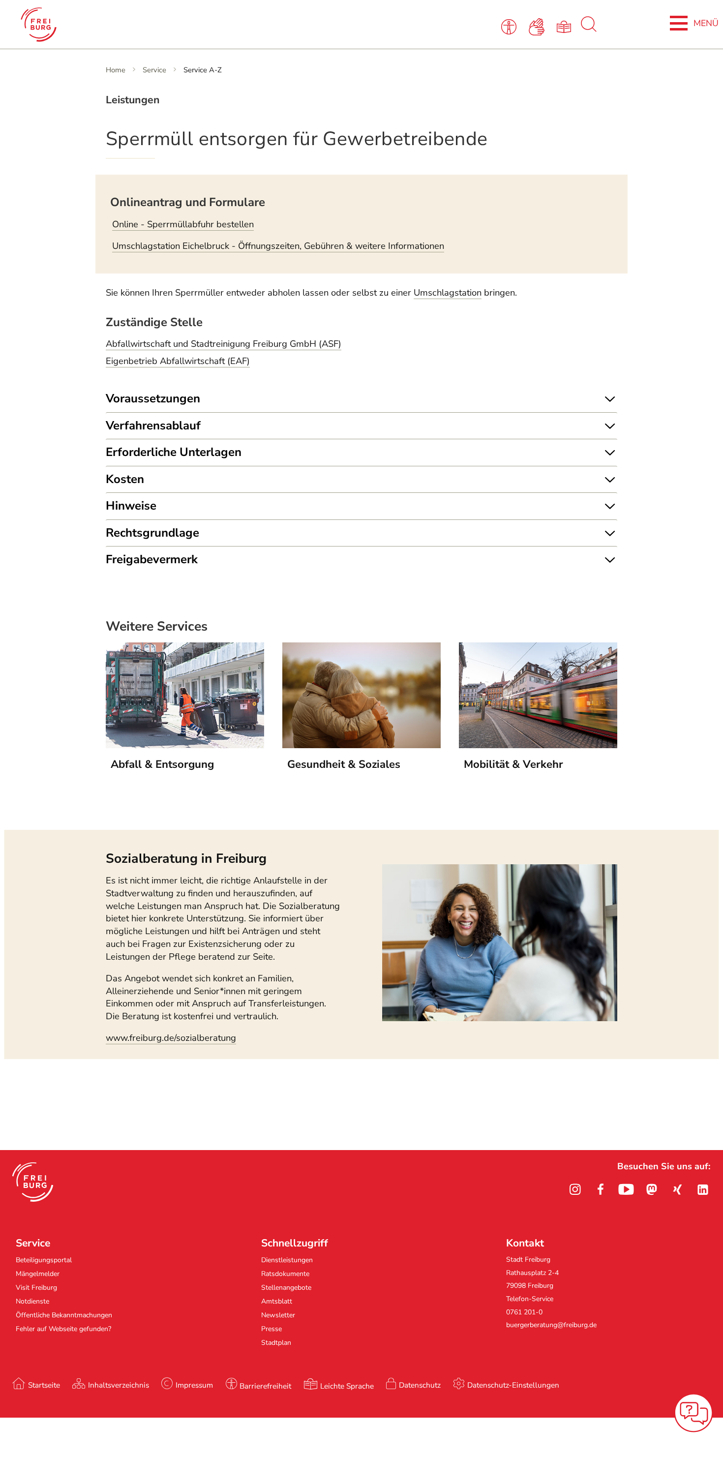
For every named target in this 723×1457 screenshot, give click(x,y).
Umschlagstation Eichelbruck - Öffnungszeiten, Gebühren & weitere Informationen (278, 246)
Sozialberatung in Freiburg (186, 858)
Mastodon (652, 1189)
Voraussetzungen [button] (153, 398)
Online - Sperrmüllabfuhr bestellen (183, 224)
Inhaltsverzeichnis (118, 1385)
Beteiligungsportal (44, 1260)
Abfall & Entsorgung (162, 764)
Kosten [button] (125, 479)
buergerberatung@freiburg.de (551, 1325)
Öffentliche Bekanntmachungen (64, 1315)
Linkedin (703, 1189)
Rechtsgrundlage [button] (152, 533)
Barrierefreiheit (265, 1386)
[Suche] (589, 29)
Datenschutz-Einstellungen (513, 1385)
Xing (677, 1189)
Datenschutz (420, 1385)
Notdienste (32, 1301)
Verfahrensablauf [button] (153, 425)
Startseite (44, 1385)
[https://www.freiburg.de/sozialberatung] (499, 1018)
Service (154, 70)
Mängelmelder (38, 1273)
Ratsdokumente (285, 1273)
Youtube (626, 1189)
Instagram (575, 1189)
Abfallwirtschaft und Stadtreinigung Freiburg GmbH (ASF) (223, 343)
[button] (32, 1182)
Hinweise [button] (131, 506)
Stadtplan (276, 1342)
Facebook (600, 1189)
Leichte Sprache (347, 1386)
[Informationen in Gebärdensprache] (538, 26)
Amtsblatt (276, 1301)
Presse (271, 1329)
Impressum (194, 1385)
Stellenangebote (286, 1287)
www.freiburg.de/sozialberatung (171, 1038)
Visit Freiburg (36, 1287)
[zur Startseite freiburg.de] (153, 24)
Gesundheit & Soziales (343, 764)
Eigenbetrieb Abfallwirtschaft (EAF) (178, 361)
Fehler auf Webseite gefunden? (63, 1329)
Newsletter (278, 1315)
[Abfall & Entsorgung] (185, 745)
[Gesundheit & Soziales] (361, 745)
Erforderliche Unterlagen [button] (173, 452)
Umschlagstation (448, 292)
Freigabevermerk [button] (152, 559)
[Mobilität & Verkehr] (538, 745)
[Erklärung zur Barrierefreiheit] (510, 26)
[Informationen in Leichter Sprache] (565, 26)
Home (115, 70)
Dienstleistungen (287, 1260)
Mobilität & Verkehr (513, 764)
